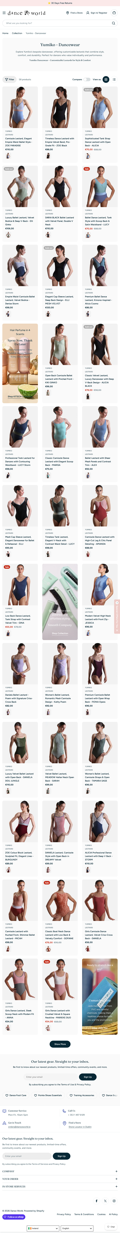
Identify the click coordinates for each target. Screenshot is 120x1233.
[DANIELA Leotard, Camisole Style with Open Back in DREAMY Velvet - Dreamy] (48, 870)
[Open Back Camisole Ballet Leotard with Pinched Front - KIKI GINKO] (60, 344)
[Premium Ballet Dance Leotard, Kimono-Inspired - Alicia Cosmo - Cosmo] (88, 314)
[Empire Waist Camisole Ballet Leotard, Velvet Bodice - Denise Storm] (20, 265)
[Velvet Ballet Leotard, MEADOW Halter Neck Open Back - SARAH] (60, 742)
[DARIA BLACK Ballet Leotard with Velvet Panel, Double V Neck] (60, 186)
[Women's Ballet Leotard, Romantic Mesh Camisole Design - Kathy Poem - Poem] (48, 712)
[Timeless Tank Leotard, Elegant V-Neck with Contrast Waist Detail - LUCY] (60, 505)
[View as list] (114, 79)
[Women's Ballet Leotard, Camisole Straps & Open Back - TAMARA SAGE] (100, 742)
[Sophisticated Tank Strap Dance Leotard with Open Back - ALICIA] (100, 107)
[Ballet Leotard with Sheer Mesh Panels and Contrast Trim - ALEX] (100, 427)
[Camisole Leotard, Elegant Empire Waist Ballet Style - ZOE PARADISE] (20, 107)
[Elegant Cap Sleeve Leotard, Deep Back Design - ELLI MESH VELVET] (60, 265)
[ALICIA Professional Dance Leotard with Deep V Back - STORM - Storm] (88, 870)
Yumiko (8, 131)
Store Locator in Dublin (80, 1127)
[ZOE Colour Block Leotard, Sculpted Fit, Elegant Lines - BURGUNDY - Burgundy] (8, 870)
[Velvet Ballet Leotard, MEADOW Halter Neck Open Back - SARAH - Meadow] (48, 791)
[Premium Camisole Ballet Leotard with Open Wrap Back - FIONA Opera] (100, 663)
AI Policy (113, 1214)
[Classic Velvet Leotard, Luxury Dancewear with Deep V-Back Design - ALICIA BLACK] (100, 344)
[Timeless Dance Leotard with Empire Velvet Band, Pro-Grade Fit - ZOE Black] (60, 107)
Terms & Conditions (84, 1214)
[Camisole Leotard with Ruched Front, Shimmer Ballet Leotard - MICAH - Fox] (8, 949)
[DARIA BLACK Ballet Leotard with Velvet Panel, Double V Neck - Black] (48, 235)
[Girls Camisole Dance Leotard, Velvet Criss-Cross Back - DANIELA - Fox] (88, 949)
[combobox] (60, 23)
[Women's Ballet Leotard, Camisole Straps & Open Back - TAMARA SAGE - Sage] (88, 791)
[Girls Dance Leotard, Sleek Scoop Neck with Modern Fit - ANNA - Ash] (8, 1028)
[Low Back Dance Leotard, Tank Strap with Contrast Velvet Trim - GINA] (20, 584)
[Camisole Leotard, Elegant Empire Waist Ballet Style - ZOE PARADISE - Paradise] (8, 156)
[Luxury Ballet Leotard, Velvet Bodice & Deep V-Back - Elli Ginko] (20, 186)
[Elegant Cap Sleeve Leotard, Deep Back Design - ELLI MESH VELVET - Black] (48, 314)
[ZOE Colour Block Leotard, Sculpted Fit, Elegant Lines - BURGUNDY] (20, 821)
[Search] (113, 23)
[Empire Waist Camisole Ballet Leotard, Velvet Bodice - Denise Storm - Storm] (8, 314)
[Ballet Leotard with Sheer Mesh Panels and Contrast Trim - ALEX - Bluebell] (88, 475)
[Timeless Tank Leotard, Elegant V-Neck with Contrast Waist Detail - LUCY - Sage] (48, 554)
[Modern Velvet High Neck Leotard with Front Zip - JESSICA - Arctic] (88, 633)
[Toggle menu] (4, 13)
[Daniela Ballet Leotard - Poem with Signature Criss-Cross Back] (20, 663)
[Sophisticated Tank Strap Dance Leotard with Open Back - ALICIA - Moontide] (88, 156)
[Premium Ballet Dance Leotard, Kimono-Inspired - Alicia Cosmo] (100, 265)
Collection (17, 33)
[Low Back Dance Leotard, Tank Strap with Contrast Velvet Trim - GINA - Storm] (8, 633)
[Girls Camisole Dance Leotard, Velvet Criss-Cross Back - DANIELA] (100, 900)
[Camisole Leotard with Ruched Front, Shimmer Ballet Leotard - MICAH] (20, 900)
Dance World (16, 1211)
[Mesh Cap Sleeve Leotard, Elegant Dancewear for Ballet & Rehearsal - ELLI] (20, 505)
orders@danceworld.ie (19, 1127)
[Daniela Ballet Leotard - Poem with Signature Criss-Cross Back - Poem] (8, 712)
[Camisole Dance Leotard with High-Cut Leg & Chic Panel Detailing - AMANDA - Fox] (88, 554)
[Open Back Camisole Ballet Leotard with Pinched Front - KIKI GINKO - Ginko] (48, 393)
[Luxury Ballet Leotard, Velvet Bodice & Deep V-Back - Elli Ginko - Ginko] (8, 235)
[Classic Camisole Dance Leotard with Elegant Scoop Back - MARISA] (60, 427)
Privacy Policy (64, 1214)
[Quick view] (33, 92)
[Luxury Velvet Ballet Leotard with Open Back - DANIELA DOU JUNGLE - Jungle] (8, 791)
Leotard (9, 135)
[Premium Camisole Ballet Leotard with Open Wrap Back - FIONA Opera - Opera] (88, 712)
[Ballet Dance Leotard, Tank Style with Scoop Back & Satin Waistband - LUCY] (100, 186)
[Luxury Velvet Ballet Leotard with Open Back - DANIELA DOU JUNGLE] (20, 742)
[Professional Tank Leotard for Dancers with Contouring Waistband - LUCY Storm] (20, 427)
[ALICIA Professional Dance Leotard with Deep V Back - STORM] (100, 821)
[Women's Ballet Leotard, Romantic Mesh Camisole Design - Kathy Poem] (60, 663)
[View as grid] (105, 79)
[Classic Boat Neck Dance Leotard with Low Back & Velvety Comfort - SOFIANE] (60, 900)
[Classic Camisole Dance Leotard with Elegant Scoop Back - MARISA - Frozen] (48, 475)
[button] (117, 616)
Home (5, 33)
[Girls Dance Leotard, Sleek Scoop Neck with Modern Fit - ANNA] (20, 979)
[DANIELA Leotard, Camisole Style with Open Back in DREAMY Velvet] (60, 821)
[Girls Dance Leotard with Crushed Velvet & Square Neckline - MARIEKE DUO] (60, 979)
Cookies (101, 1214)
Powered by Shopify (34, 1211)
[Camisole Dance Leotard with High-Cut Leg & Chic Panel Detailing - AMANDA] (100, 505)
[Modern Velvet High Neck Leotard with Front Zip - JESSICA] (100, 584)
